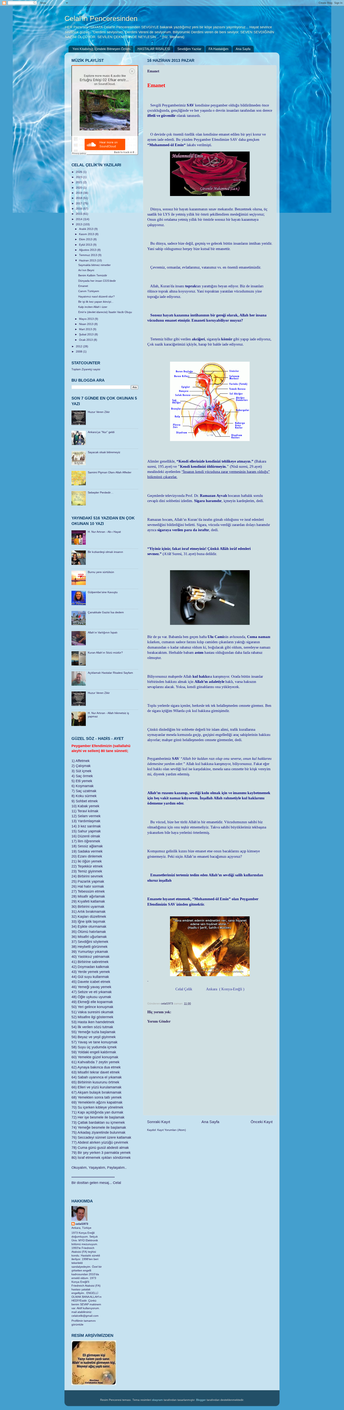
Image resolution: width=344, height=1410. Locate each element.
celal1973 (81, 1223)
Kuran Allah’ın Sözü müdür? (105, 652)
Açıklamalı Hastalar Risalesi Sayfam (110, 672)
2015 (79, 213)
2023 (79, 177)
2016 (79, 208)
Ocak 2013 (86, 339)
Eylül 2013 (86, 244)
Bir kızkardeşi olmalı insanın (105, 551)
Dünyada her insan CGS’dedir (97, 280)
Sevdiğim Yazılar (189, 49)
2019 (79, 192)
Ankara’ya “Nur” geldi (101, 432)
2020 (79, 187)
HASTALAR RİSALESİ (154, 49)
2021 (79, 182)
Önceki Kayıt (262, 1122)
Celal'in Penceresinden (101, 18)
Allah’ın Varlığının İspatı (102, 632)
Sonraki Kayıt (158, 1122)
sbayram (157, 1399)
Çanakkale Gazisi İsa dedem (106, 612)
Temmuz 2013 (88, 255)
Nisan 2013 (86, 324)
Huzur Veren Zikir (99, 412)
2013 (79, 224)
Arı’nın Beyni (86, 270)
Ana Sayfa (243, 49)
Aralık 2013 (86, 228)
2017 (79, 203)
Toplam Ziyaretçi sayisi (85, 369)
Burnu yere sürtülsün (101, 572)
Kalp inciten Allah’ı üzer (92, 306)
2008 (79, 351)
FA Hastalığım (218, 49)
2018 (79, 198)
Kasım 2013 (87, 234)
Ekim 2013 (86, 239)
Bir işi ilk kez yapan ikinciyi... (95, 301)
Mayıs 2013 (87, 318)
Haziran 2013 (88, 260)
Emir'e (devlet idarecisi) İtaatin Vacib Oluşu (105, 312)
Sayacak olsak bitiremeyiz (104, 452)
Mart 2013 (86, 329)
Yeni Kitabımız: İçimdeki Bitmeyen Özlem (101, 49)
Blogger (201, 1399)
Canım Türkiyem (88, 291)
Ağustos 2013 (88, 249)
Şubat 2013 (86, 334)
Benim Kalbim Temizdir (92, 275)
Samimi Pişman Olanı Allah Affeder (109, 472)
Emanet (83, 286)
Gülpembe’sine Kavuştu (103, 592)
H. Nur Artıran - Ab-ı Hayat (104, 531)
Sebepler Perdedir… (100, 492)
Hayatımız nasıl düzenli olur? (96, 296)
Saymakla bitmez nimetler (94, 265)
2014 (79, 219)
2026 (79, 171)
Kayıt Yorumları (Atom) (171, 1129)
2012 (79, 346)
